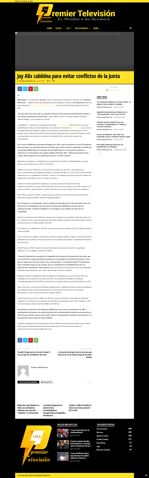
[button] (130, 28)
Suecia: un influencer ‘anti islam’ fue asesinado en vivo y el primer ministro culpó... (114, 135)
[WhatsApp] (36, 89)
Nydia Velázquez (63, 125)
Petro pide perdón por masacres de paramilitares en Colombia (110, 145)
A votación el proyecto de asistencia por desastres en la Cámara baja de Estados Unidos (75, 354)
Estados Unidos (102, 439)
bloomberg (101, 443)
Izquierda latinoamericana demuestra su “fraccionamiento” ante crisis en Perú (112, 113)
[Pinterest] (30, 89)
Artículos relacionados (28, 382)
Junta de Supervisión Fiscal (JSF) (43, 105)
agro (98, 446)
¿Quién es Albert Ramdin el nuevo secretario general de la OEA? (80, 408)
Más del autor (46, 382)
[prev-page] (88, 382)
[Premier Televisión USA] (74, 14)
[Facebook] (20, 89)
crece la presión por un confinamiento (79, 431)
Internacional (102, 429)
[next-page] (91, 382)
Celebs (58, 28)
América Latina (102, 436)
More (95, 28)
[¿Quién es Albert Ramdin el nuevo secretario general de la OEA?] (80, 394)
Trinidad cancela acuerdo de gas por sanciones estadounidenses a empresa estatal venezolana (111, 124)
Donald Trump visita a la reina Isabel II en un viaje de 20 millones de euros (34, 353)
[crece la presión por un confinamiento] (63, 433)
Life (68, 28)
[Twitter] (25, 89)
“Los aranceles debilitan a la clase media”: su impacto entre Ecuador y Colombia (114, 103)
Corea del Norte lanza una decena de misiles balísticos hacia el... (79, 455)
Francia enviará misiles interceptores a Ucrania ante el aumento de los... (80, 443)
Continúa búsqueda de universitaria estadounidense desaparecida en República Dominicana (54, 410)
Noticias (100, 432)
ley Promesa (75, 128)
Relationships (81, 28)
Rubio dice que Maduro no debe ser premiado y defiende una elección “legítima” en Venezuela (28, 409)
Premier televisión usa (27, 81)
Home (49, 28)
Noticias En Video (103, 449)
